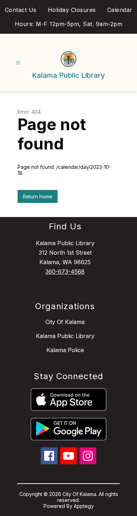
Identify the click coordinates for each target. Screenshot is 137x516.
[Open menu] (18, 63)
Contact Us (21, 9)
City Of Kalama (65, 321)
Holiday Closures (72, 9)
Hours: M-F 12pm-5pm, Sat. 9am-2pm (69, 23)
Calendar (119, 9)
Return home (37, 196)
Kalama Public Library (65, 335)
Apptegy (84, 506)
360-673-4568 (65, 271)
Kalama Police (65, 349)
